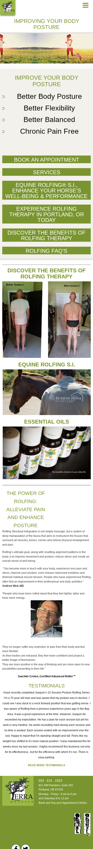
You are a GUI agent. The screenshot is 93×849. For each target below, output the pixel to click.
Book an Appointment (46, 160)
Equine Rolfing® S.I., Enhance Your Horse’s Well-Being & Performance (46, 190)
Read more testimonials (46, 765)
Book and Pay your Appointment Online (63, 802)
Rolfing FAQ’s (46, 251)
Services (46, 172)
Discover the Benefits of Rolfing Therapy (46, 235)
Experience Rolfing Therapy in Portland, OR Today (46, 214)
